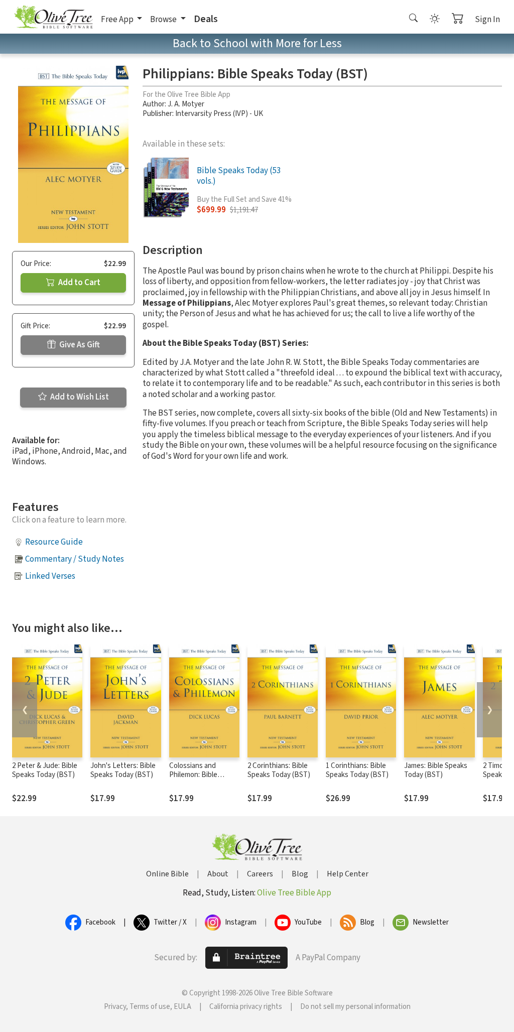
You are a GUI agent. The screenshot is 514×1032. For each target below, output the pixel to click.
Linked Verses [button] (50, 576)
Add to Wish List (79, 397)
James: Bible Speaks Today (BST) (435, 770)
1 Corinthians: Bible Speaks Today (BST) (357, 770)
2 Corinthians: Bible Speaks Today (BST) (278, 770)
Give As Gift (79, 345)
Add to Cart (78, 283)
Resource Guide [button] (54, 542)
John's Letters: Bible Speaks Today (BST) (123, 770)
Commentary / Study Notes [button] (74, 559)
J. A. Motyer (186, 104)
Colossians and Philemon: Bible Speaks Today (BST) (200, 775)
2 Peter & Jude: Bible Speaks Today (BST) (44, 770)
